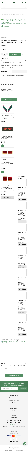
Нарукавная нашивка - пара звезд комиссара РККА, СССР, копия (7, 138)
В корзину (14, 54)
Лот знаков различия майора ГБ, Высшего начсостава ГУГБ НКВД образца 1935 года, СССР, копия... (22, 216)
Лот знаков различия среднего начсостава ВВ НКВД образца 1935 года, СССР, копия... (21, 283)
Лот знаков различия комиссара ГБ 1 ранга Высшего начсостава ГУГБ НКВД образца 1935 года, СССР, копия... (21, 194)
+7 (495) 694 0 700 (14, 421)
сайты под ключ (14, 450)
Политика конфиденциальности (14, 448)
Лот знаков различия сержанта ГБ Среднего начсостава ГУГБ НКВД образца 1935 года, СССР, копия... (21, 306)
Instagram (14, 439)
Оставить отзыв (19, 71)
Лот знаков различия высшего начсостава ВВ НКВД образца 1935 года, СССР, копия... (22, 237)
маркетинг (21, 450)
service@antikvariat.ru (14, 425)
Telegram (16, 439)
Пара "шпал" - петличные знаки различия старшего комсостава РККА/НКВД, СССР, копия (7, 162)
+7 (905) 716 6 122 (14, 423)
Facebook (11, 439)
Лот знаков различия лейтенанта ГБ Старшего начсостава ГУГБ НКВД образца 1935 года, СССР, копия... (21, 261)
